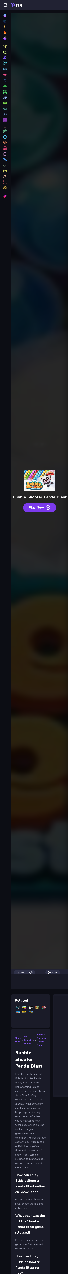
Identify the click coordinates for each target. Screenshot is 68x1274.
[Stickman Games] (5, 171)
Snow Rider (18, 1040)
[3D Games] (5, 46)
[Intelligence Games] (5, 114)
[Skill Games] (5, 58)
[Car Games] (5, 92)
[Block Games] (5, 159)
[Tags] (5, 196)
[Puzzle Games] (5, 63)
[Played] (5, 21)
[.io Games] (5, 165)
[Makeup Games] (5, 120)
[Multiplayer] (5, 38)
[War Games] (5, 125)
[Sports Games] (5, 86)
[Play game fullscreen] (63, 972)
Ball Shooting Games (29, 1040)
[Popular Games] (5, 32)
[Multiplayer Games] (5, 176)
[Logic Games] (5, 188)
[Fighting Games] (5, 80)
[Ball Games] (5, 137)
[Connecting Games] (5, 131)
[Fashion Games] (5, 148)
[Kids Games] (5, 142)
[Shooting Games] (5, 52)
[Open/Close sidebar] (5, 5)
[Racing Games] (5, 69)
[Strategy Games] (5, 108)
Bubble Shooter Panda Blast (41, 1040)
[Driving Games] (5, 97)
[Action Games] (5, 75)
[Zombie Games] (5, 103)
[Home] (5, 15)
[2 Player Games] (5, 154)
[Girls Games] (5, 182)
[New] (5, 27)
